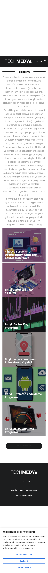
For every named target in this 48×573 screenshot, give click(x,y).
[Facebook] (19, 481)
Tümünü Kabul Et (24, 554)
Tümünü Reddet (23, 567)
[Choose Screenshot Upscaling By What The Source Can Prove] (24, 245)
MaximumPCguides (24, 495)
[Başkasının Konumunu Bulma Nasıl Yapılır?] (24, 349)
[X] (23, 481)
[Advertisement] (24, 31)
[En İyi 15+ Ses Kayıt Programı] (24, 314)
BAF (21, 490)
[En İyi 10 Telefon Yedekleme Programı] (24, 384)
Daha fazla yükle (24, 446)
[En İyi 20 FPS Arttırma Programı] (24, 419)
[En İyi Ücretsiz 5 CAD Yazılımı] (24, 280)
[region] (24, 550)
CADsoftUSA (31, 490)
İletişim (14, 490)
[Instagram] (28, 481)
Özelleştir (24, 561)
